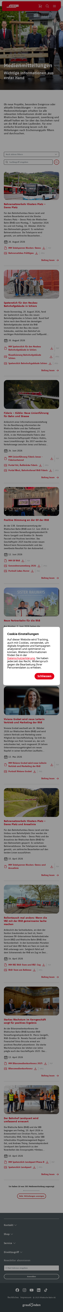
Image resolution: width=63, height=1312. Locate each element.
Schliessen (44, 676)
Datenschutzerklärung (21, 658)
